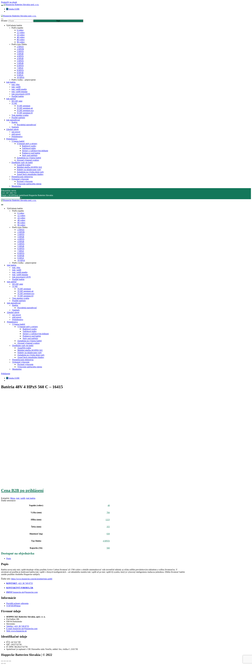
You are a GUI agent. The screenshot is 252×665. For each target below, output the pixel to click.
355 (108, 527)
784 (108, 512)
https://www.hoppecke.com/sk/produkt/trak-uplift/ (31, 579)
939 (108, 534)
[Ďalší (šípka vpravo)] (5, 663)
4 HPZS (106, 541)
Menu (12, 498)
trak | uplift (20, 498)
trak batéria (30, 498)
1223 (108, 519)
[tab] (95, 558)
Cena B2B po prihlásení (22, 490)
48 (109, 505)
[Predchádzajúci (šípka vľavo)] (2, 663)
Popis (8, 558)
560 (108, 548)
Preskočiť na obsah (9, 2)
